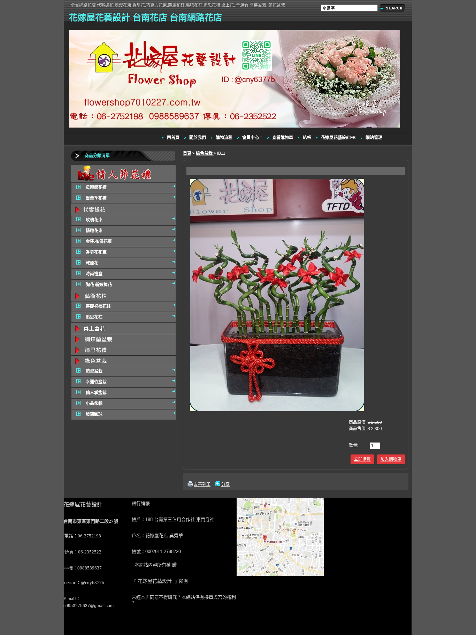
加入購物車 (391, 459)
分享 (225, 484)
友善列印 (202, 484)
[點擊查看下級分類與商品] (123, 173)
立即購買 (362, 459)
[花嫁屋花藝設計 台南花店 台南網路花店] (235, 127)
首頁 (187, 153)
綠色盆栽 (205, 153)
